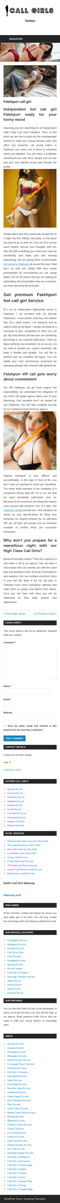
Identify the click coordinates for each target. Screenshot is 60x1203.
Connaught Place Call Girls (20, 1064)
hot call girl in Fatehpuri (16, 264)
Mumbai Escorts (15, 948)
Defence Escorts (15, 1136)
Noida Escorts (14, 984)
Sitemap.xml (12, 895)
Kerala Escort (14, 809)
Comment (10, 642)
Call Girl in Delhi (15, 952)
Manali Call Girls (15, 825)
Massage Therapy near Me (21, 976)
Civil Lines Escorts (16, 1132)
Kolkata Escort (14, 805)
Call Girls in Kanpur (17, 1173)
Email (7, 699)
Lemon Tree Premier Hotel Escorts (24, 869)
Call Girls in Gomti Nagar (19, 1165)
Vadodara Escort (15, 801)
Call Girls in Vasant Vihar (19, 1181)
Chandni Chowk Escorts (19, 1124)
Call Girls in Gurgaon (17, 972)
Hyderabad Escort (16, 817)
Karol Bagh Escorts (17, 1084)
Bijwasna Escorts (16, 1120)
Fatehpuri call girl (13, 510)
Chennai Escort (15, 793)
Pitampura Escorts (16, 1068)
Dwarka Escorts (15, 1048)
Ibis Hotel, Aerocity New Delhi (22, 849)
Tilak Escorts (13, 1104)
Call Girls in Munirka (17, 1072)
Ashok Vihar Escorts (17, 1108)
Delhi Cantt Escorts (17, 1140)
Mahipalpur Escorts (17, 1056)
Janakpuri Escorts (16, 1092)
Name (7, 686)
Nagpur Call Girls (16, 821)
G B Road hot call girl (44, 613)
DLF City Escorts (16, 1149)
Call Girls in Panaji (16, 1185)
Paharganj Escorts (16, 1052)
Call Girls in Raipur (16, 1169)
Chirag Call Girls (15, 1128)
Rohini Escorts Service (18, 1060)
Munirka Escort (15, 964)
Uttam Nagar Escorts (18, 1096)
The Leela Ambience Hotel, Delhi (23, 845)
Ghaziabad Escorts (17, 1076)
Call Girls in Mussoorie (18, 1161)
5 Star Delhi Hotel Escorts (20, 861)
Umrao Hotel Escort (17, 857)
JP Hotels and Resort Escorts (22, 865)
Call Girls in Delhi (12, 770)
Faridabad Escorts (16, 960)
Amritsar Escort (15, 993)
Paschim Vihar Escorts (19, 1088)
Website (8, 712)
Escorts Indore (14, 968)
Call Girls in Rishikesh (18, 1157)
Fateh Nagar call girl (15, 613)
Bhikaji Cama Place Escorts (21, 1112)
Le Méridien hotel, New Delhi (21, 853)
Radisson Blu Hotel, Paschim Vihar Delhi (27, 841)
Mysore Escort (14, 789)
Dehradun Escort (15, 797)
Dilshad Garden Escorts (19, 1145)
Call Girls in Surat (16, 1177)
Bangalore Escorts (16, 944)
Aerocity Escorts (15, 1043)
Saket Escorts (14, 1080)
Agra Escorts (14, 988)
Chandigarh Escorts (17, 940)
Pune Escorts (14, 956)
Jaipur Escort (14, 980)
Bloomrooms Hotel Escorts (21, 873)
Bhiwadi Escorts (15, 1116)
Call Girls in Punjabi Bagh (20, 1189)
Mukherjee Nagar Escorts (20, 1153)
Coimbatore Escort (16, 813)
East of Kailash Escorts (19, 1100)
